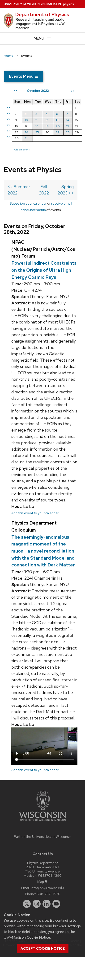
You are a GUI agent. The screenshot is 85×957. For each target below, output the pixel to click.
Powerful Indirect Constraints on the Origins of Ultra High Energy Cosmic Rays (43, 270)
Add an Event (22, 149)
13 (57, 120)
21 (67, 126)
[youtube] (56, 904)
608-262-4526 (48, 894)
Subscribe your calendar (28, 203)
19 (47, 126)
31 (26, 138)
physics (68, 4)
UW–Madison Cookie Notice (27, 937)
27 (57, 132)
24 (26, 132)
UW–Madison (32, 4)
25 (37, 132)
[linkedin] (46, 904)
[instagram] (37, 904)
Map (40, 881)
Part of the (42, 836)
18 (37, 126)
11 (36, 120)
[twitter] (27, 904)
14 (67, 120)
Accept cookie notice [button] (43, 948)
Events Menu (23, 76)
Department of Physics (42, 15)
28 (67, 132)
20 (57, 126)
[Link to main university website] (42, 821)
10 (26, 120)
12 (47, 120)
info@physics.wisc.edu (47, 887)
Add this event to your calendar (35, 513)
